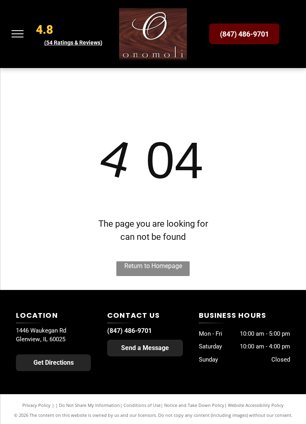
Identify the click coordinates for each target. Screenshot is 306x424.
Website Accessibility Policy (256, 405)
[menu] (17, 33)
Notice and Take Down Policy (194, 405)
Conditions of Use (142, 405)
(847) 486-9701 (129, 331)
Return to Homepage (153, 266)
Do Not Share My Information (89, 405)
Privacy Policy (36, 405)
